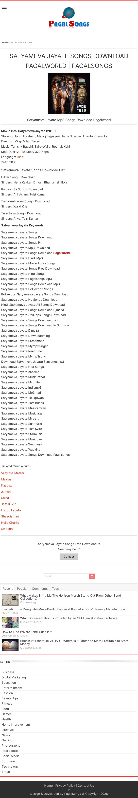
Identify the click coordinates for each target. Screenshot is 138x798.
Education (9, 682)
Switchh (7, 528)
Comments (40, 588)
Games (6, 714)
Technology (10, 766)
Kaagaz (6, 485)
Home (5, 42)
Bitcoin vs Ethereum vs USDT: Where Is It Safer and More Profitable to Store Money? (74, 642)
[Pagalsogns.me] (69, 17)
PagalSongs (72, 793)
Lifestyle (8, 730)
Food (5, 709)
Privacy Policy (65, 785)
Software (8, 761)
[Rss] (69, 790)
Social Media (11, 756)
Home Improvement (16, 724)
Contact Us (86, 785)
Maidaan (7, 479)
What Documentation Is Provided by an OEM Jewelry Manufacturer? (68, 618)
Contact (69, 556)
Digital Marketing (14, 677)
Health (6, 719)
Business (8, 672)
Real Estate (10, 751)
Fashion (7, 693)
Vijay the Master (12, 473)
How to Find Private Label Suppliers (27, 632)
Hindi (20, 157)
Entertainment (12, 688)
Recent (8, 588)
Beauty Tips (10, 698)
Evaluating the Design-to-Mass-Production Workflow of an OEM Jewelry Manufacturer (63, 609)
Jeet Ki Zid (8, 504)
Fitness (7, 703)
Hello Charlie (10, 522)
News (6, 735)
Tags (55, 588)
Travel (6, 771)
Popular (22, 588)
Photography (11, 745)
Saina (5, 498)
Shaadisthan (10, 516)
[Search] (92, 576)
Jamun (6, 491)
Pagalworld (61, 253)
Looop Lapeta (11, 510)
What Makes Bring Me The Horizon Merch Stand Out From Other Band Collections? (70, 597)
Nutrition (8, 740)
